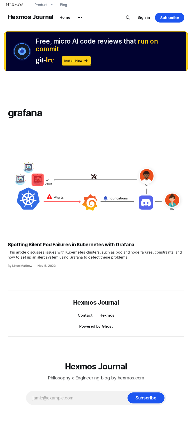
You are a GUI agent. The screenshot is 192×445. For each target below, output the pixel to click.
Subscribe (169, 17)
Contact (85, 315)
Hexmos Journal (31, 17)
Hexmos (107, 315)
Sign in (144, 17)
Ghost (107, 326)
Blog (63, 5)
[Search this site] (128, 18)
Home (65, 17)
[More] (80, 18)
